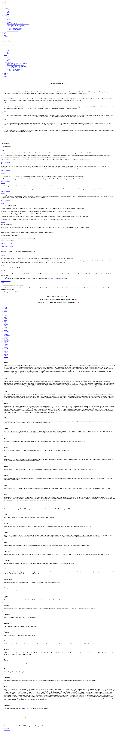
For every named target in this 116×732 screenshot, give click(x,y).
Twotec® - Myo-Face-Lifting (14, 28)
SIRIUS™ (3, 193)
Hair (8, 9)
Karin (5, 318)
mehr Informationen (5, 148)
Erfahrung (3, 140)
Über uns (6, 34)
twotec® (3, 183)
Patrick (5, 350)
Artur (5, 305)
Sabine (5, 308)
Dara (5, 321)
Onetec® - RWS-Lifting (13, 31)
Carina (5, 325)
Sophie (5, 338)
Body (8, 12)
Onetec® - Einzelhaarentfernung (15, 29)
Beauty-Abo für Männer (7, 246)
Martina (6, 357)
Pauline (5, 347)
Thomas (6, 348)
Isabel (5, 310)
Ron (5, 317)
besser (2, 282)
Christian (6, 341)
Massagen (3, 164)
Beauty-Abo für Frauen (6, 243)
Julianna (6, 332)
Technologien (7, 22)
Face (8, 11)
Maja (5, 322)
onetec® (3, 173)
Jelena (5, 311)
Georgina (6, 337)
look (5, 103)
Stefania (6, 344)
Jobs (5, 32)
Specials (3, 222)
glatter (2, 265)
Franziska (6, 340)
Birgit (5, 330)
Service (2, 203)
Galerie (5, 35)
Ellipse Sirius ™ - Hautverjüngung (15, 25)
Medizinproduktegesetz (55, 278)
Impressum (6, 728)
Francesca (6, 331)
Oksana (6, 324)
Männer (6, 8)
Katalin (5, 342)
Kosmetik (3, 150)
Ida (4, 314)
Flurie (5, 327)
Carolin (5, 345)
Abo (8, 14)
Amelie (5, 320)
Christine (6, 351)
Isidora (5, 355)
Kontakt (6, 36)
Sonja (5, 307)
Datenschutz (7, 730)
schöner (2, 255)
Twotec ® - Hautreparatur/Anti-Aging (16, 26)
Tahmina (6, 334)
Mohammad (7, 335)
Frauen (5, 15)
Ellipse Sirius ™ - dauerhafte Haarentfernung (18, 24)
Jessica (5, 313)
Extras (2, 248)
